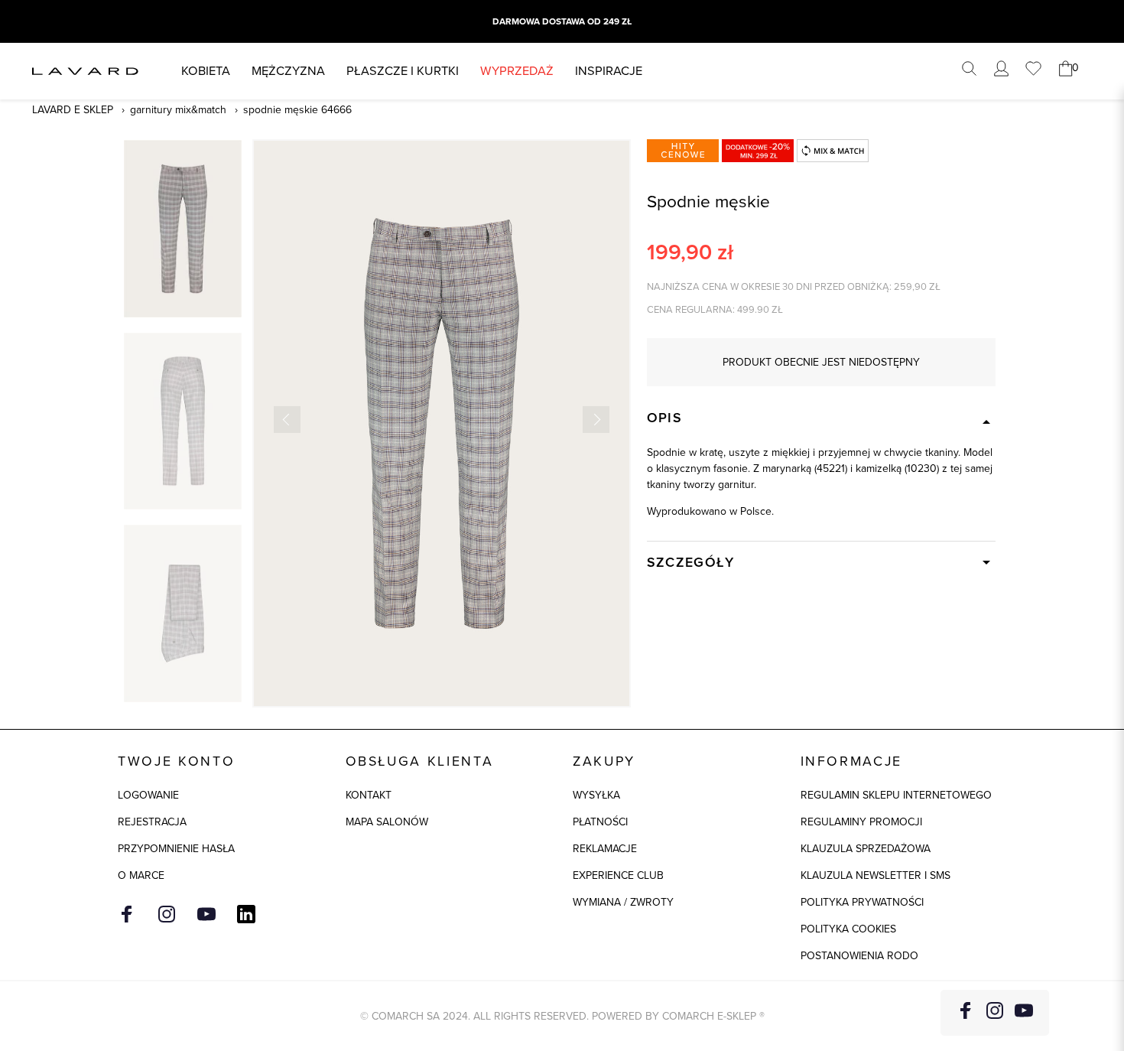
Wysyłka (596, 795)
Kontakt (368, 795)
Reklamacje (605, 849)
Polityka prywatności (862, 902)
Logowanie (148, 795)
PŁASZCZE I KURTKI (402, 70)
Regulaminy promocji (861, 822)
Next (596, 419)
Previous (287, 419)
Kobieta (205, 70)
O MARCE (141, 875)
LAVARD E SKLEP (72, 110)
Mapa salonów (387, 822)
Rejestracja (152, 822)
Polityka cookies (848, 929)
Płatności (600, 822)
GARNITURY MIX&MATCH (178, 110)
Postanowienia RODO (859, 956)
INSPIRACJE (608, 70)
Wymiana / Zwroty (623, 902)
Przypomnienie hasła (176, 849)
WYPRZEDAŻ (517, 70)
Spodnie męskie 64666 (297, 110)
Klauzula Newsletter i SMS (875, 875)
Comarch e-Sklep (709, 1016)
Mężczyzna (288, 70)
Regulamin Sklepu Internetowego (896, 795)
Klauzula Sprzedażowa (866, 849)
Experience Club (618, 875)
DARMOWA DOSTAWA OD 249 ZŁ (562, 21)
